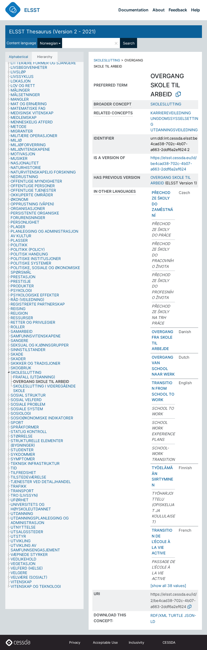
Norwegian (49, 43)
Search (129, 43)
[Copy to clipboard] (178, 94)
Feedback (178, 9)
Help (195, 9)
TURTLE (175, 615)
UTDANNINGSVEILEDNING (174, 129)
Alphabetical (18, 57)
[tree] (44, 335)
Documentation (133, 9)
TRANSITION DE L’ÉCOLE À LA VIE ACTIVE (162, 541)
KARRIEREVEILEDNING (170, 113)
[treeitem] (45, 63)
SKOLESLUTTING (107, 60)
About (158, 9)
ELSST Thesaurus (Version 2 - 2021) (52, 32)
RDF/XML (158, 615)
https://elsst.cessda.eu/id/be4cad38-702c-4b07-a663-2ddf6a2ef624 (173, 163)
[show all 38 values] (168, 585)
